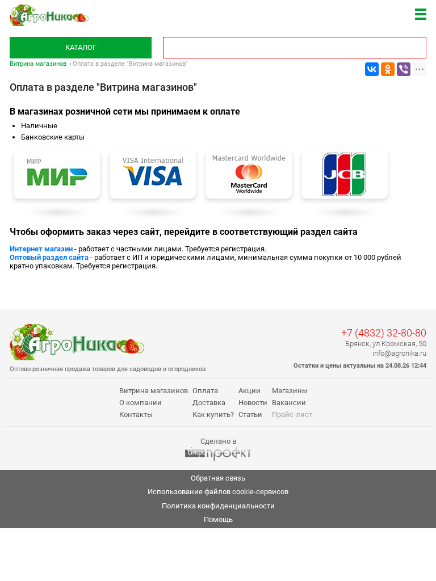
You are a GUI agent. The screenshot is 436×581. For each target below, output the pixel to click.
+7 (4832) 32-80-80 (383, 333)
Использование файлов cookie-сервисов (218, 491)
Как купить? (213, 414)
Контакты (136, 414)
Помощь (218, 519)
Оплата (205, 390)
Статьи (250, 414)
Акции (249, 390)
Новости (252, 402)
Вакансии (289, 402)
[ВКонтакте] (372, 69)
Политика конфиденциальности (218, 506)
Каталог (81, 47)
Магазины (290, 390)
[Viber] (403, 69)
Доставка (208, 402)
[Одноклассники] (388, 69)
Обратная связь (218, 478)
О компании (140, 402)
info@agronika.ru (399, 353)
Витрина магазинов (38, 64)
